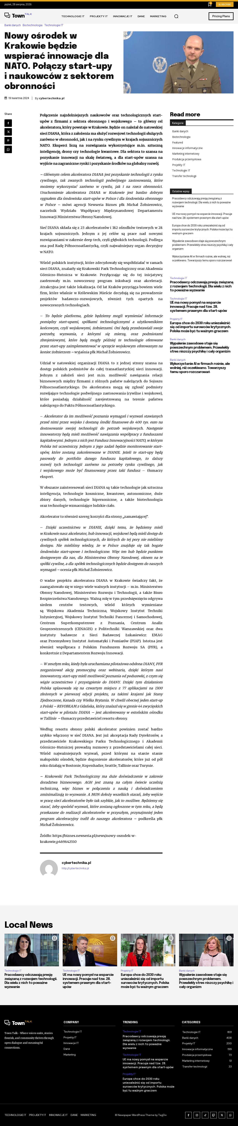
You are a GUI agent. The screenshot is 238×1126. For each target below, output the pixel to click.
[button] (176, 16)
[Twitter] (8, 132)
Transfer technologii (184, 176)
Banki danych (12, 25)
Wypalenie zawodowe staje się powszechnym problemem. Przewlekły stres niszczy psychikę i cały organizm (202, 244)
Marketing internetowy (185, 153)
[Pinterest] (8, 140)
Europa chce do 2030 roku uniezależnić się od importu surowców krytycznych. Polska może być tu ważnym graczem (202, 229)
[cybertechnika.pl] (49, 869)
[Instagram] (197, 1115)
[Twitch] (213, 1115)
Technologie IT (53, 25)
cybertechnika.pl (52, 98)
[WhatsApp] (8, 149)
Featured (177, 142)
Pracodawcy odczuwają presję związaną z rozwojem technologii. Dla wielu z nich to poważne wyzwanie (201, 202)
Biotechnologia (32, 25)
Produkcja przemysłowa (186, 159)
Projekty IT (178, 165)
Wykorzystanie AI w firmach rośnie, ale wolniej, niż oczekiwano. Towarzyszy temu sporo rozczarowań (202, 258)
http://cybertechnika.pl (75, 868)
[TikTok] (205, 1115)
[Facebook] (8, 123)
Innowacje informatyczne (187, 148)
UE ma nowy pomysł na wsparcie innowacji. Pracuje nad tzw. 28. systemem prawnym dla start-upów (202, 215)
